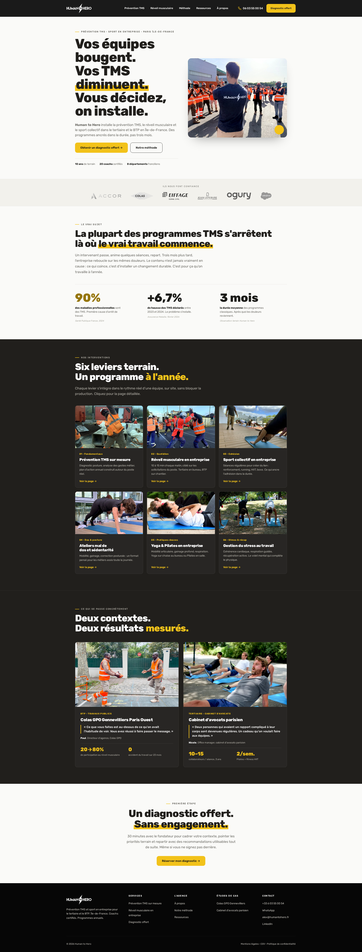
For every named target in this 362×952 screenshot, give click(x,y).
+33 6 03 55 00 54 (273, 903)
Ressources (203, 8)
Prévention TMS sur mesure (145, 903)
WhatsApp (268, 910)
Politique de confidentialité (281, 944)
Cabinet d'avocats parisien (232, 910)
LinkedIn (267, 924)
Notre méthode (146, 147)
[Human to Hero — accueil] (79, 8)
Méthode (184, 8)
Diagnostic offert (281, 8)
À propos (222, 8)
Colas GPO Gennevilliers (231, 903)
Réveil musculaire (161, 8)
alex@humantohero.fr (275, 917)
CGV (263, 944)
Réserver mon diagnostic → (181, 860)
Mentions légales (250, 944)
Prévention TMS (134, 8)
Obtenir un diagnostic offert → (101, 147)
